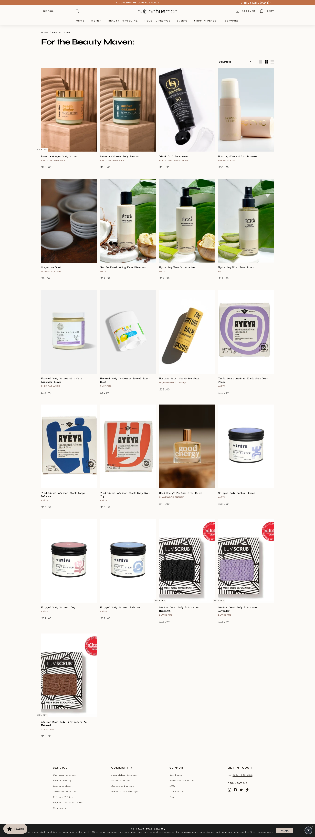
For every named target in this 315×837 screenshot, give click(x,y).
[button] (308, 830)
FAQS (172, 785)
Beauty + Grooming (123, 21)
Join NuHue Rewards (124, 774)
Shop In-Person (206, 21)
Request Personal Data (68, 802)
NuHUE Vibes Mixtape (124, 791)
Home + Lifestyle (157, 21)
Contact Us (176, 791)
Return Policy (62, 780)
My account (60, 808)
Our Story (175, 774)
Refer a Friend (121, 780)
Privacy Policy (63, 797)
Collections (61, 32)
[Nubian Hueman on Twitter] (241, 789)
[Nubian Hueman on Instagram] (229, 789)
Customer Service (64, 774)
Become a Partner (122, 785)
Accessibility (62, 785)
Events (182, 21)
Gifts (80, 21)
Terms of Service (64, 791)
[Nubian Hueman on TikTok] (247, 789)
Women (96, 21)
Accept (285, 830)
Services (232, 21)
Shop (172, 797)
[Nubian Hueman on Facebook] (235, 789)
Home (44, 32)
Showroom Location (181, 780)
